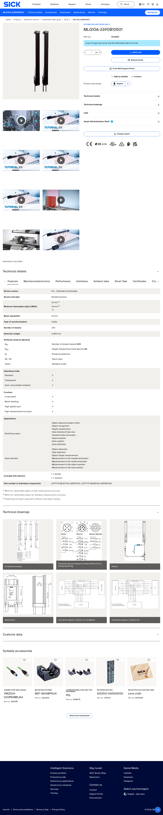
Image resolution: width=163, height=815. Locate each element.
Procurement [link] (95, 798)
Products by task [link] (58, 777)
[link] (12, 4)
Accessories (51, 12)
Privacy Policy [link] (58, 809)
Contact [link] (93, 790)
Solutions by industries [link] (60, 785)
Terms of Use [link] (42, 809)
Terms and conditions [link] (23, 809)
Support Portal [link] (96, 794)
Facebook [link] (128, 777)
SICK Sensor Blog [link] (97, 773)
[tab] (12, 281)
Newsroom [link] (94, 777)
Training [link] (54, 793)
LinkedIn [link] (128, 773)
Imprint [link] (6, 809)
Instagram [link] (128, 781)
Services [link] (54, 789)
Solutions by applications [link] (62, 781)
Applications (79, 12)
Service (91, 12)
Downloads (65, 12)
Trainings (102, 12)
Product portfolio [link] (58, 773)
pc (96, 52)
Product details (35, 12)
